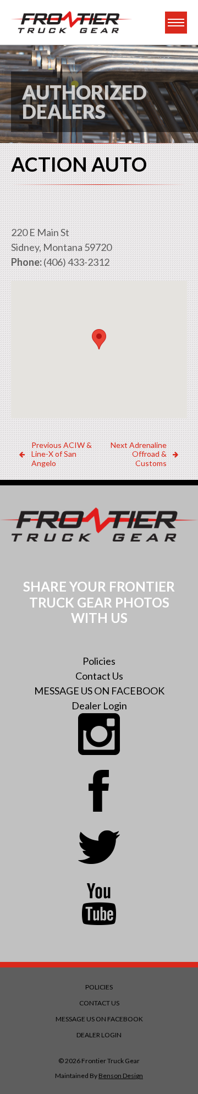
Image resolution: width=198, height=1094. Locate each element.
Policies (99, 661)
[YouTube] (99, 904)
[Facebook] (99, 791)
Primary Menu (176, 23)
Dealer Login (99, 705)
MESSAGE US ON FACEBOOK (99, 691)
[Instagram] (99, 734)
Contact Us (99, 676)
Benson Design (120, 1075)
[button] (99, 339)
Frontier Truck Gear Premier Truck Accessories (71, 22)
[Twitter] (99, 847)
